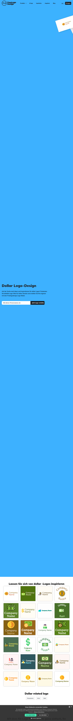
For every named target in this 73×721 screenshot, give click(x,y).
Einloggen (68, 3)
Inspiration (39, 3)
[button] (36, 718)
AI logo (31, 3)
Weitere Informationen (39, 712)
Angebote (47, 3)
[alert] (36, 713)
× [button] (71, 706)
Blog (54, 3)
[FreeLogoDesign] (9, 3)
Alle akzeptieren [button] (30, 715)
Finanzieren (30, 698)
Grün (38, 698)
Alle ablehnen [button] (43, 715)
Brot (45, 698)
